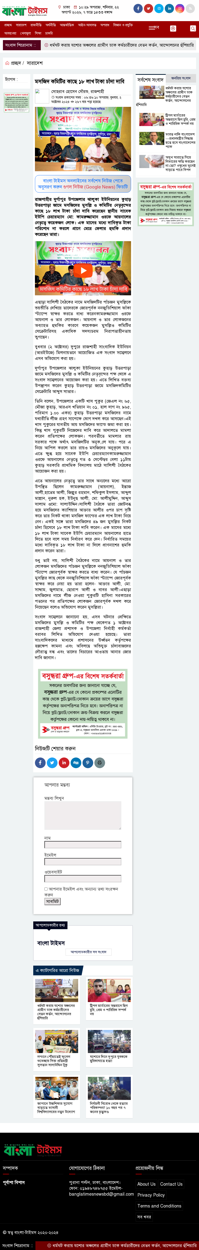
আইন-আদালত (87, 25)
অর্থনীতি (51, 25)
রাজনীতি (36, 25)
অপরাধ (104, 25)
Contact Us (171, 1184)
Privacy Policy (151, 1195)
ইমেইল (50, 855)
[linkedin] (169, 8)
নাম (47, 838)
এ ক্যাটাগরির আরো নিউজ (57, 970)
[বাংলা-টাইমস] (25, 10)
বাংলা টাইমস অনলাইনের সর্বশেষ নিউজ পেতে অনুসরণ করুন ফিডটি (83, 184)
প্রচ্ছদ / (17, 63)
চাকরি (49, 33)
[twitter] (148, 8)
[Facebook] (40, 762)
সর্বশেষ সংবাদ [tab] (151, 80)
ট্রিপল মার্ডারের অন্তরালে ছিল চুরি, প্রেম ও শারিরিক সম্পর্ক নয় (109, 1009)
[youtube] (179, 8)
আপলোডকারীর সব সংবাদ (89, 952)
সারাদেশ (21, 25)
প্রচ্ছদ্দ (8, 25)
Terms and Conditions (159, 1206)
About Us (146, 1184)
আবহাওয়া (10, 33)
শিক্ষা (38, 33)
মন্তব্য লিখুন (54, 798)
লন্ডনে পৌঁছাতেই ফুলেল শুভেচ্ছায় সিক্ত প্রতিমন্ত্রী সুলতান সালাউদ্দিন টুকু (53, 1060)
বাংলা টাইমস (51, 943)
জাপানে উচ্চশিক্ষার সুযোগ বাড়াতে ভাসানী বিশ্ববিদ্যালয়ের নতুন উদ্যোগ (56, 1107)
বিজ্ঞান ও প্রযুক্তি (123, 25)
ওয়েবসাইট (53, 872)
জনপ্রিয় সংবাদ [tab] (181, 78)
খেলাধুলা (25, 33)
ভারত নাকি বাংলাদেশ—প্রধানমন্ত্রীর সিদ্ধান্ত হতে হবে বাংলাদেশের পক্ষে (180, 140)
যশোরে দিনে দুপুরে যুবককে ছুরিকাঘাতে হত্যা (108, 1058)
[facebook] (138, 8)
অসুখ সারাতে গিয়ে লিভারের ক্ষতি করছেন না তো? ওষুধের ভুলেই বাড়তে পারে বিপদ (181, 163)
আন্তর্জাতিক (67, 25)
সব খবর (144, 1217)
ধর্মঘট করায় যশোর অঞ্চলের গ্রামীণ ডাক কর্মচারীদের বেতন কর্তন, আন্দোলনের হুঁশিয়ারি (101, 45)
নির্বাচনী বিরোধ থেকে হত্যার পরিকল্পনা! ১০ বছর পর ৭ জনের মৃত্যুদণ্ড (109, 1107)
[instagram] (159, 8)
